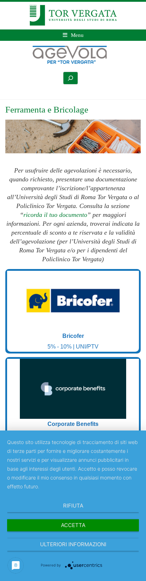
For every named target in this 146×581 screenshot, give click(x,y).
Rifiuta (73, 505)
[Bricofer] (73, 301)
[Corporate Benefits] (73, 389)
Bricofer (73, 336)
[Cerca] (70, 78)
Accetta (73, 525)
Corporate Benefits (73, 424)
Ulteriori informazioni (73, 544)
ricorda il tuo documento (55, 214)
